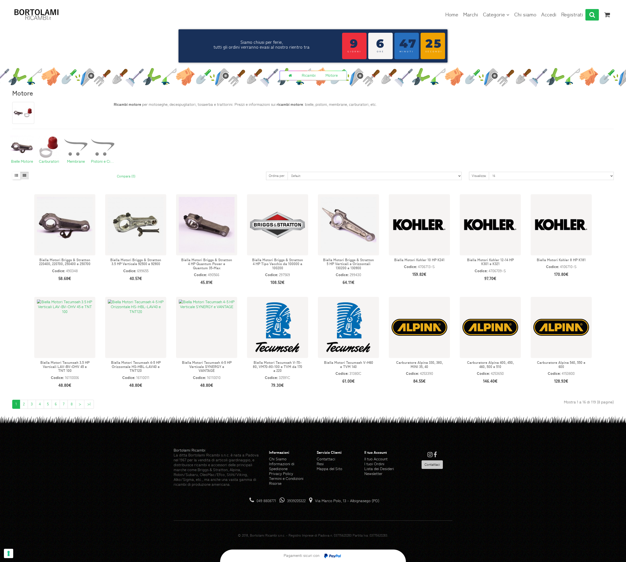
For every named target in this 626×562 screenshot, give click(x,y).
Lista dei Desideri (379, 468)
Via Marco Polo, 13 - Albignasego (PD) (347, 500)
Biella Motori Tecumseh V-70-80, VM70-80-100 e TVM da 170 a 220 (277, 366)
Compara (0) (126, 176)
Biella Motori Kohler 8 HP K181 (561, 260)
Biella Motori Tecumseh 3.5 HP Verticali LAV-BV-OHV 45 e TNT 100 (64, 366)
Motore (331, 75)
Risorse (275, 483)
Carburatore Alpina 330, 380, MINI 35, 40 (419, 364)
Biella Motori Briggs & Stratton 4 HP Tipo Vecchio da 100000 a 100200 (277, 264)
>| (89, 404)
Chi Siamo (278, 459)
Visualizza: (479, 176)
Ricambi (309, 75)
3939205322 (296, 500)
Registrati (572, 14)
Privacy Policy (281, 473)
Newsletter (373, 473)
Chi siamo (525, 14)
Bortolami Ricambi (189, 450)
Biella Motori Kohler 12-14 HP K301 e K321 (490, 262)
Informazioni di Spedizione (281, 466)
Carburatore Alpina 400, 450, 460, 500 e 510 (490, 364)
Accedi (548, 14)
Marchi (470, 14)
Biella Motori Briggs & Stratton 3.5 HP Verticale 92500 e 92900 (135, 262)
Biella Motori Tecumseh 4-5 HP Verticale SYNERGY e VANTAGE (207, 366)
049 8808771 (266, 500)
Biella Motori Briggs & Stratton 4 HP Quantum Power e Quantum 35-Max (206, 264)
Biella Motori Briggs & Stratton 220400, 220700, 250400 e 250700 (64, 262)
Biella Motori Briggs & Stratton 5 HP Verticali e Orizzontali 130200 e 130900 (348, 264)
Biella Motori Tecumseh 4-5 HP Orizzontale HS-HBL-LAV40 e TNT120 (136, 366)
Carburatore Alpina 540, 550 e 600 (561, 364)
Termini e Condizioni (286, 478)
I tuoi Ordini (374, 464)
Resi (320, 464)
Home (451, 14)
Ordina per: (277, 176)
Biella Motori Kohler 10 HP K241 (419, 260)
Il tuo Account (376, 459)
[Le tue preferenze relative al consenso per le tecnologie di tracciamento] (8, 553)
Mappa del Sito (329, 468)
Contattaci (326, 459)
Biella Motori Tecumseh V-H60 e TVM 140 (348, 364)
